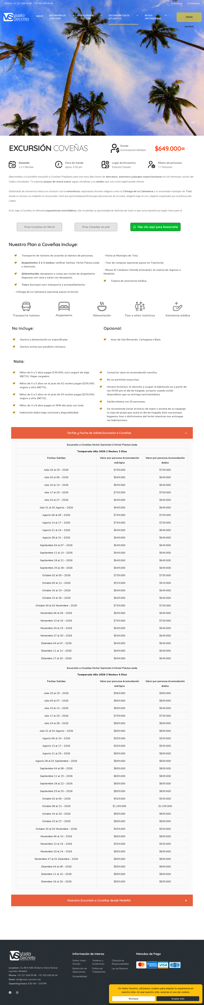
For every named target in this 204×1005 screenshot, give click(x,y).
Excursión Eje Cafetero (57, 17)
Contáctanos (193, 3)
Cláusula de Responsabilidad (120, 962)
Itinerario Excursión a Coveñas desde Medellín (99, 900)
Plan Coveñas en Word (39, 227)
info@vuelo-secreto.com (28, 979)
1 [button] (150, 123)
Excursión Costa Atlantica (119, 17)
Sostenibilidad (80, 976)
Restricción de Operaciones (80, 970)
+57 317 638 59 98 (22, 3)
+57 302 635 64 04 (43, 3)
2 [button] (157, 123)
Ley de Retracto (120, 968)
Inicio (39, 16)
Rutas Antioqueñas (153, 17)
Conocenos (176, 3)
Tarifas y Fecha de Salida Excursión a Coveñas (99, 433)
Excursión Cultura (87, 17)
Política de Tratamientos (99, 970)
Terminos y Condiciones (98, 962)
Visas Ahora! (189, 19)
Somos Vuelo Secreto (79, 962)
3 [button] (165, 123)
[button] (102, 433)
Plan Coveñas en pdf (96, 227)
